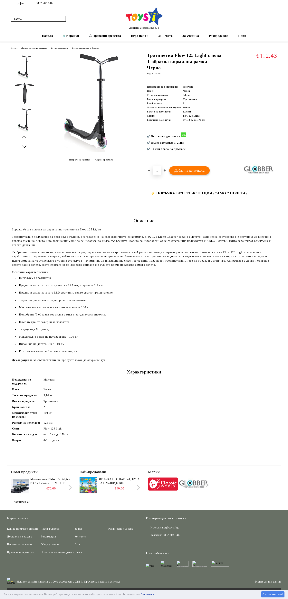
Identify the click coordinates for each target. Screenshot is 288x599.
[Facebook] (275, 3)
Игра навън (140, 35)
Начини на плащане (20, 544)
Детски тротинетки (59, 48)
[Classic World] (163, 485)
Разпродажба (218, 35)
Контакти (80, 536)
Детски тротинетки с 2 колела (85, 48)
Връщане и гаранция (20, 552)
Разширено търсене (120, 528)
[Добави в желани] (274, 146)
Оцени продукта (104, 159)
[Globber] (194, 484)
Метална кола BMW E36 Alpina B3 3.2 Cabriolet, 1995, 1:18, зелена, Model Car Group (50, 481)
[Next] (69, 487)
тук (103, 360)
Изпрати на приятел (80, 159)
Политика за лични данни (57, 552)
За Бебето (165, 35)
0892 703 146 (44, 3)
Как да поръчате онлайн (22, 528)
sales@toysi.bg (169, 527)
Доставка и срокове (19, 536)
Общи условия (50, 544)
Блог (78, 544)
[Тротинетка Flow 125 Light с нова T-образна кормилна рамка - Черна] (90, 151)
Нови (242, 35)
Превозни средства (106, 35)
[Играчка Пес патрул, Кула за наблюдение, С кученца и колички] (88, 486)
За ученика (190, 35)
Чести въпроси (50, 528)
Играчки (72, 35)
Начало (47, 35)
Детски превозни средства (34, 48)
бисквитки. (148, 594)
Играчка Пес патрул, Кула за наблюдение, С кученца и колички (119, 481)
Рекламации (48, 536)
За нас (78, 528)
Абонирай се (22, 501)
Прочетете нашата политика (102, 581)
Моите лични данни (268, 581)
